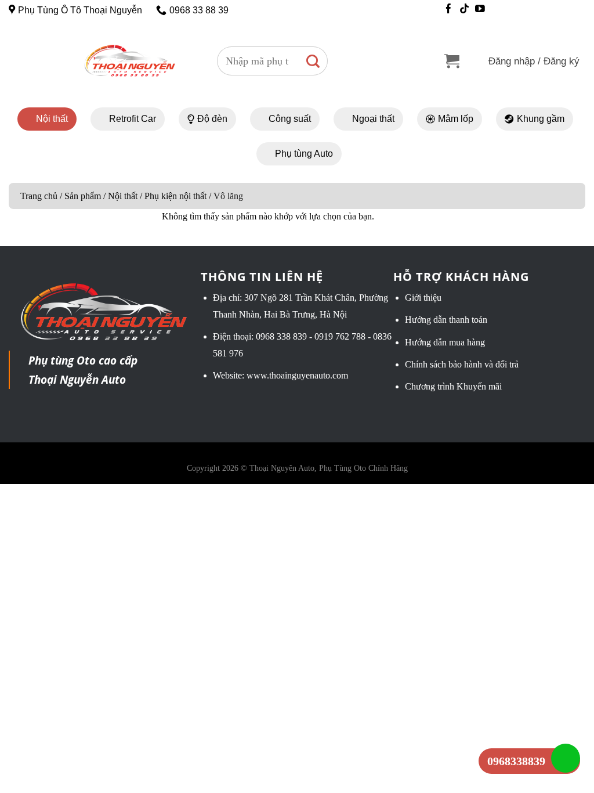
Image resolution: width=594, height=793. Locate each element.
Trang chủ (38, 196)
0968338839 (516, 761)
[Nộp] (313, 60)
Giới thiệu (423, 297)
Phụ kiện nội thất (175, 196)
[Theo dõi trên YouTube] (480, 9)
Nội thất (122, 196)
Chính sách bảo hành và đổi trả (462, 364)
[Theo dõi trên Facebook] (449, 9)
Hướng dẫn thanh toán (446, 320)
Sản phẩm (82, 196)
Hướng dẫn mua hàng (445, 342)
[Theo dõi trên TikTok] (464, 9)
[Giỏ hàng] (451, 61)
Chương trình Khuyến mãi (453, 386)
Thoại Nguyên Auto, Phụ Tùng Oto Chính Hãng (328, 468)
